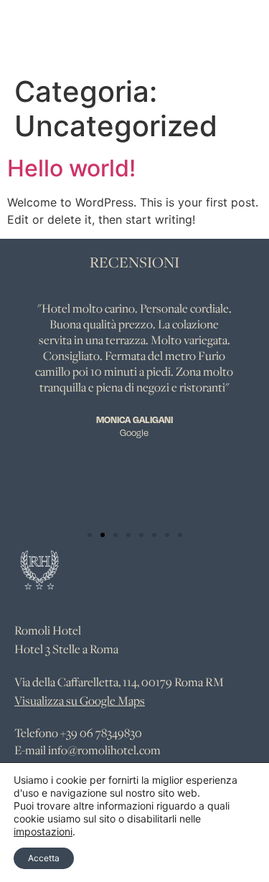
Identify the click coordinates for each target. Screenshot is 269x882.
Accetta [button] (44, 858)
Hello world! (71, 168)
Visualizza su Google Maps (79, 700)
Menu (204, 33)
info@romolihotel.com (104, 750)
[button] (90, 535)
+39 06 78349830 (101, 732)
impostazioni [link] (43, 831)
